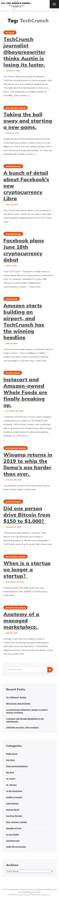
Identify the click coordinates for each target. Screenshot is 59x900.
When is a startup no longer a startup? (27, 569)
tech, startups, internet (16, 108)
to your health (12, 834)
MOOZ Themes (24, 894)
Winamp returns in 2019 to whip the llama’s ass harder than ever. (27, 464)
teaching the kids (14, 816)
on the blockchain (13, 166)
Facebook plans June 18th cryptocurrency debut (23, 250)
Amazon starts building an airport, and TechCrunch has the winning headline (23, 321)
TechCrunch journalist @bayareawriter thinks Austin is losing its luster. (24, 52)
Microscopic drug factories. (18, 703)
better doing (11, 753)
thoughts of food (13, 373)
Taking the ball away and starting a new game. (27, 120)
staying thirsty (12, 809)
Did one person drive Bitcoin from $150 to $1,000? (26, 514)
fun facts (10, 772)
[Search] (50, 669)
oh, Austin (10, 32)
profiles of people (14, 797)
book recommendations (17, 766)
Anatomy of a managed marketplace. (21, 620)
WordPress (45, 894)
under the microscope (16, 846)
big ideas (10, 760)
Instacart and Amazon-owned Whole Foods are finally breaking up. (25, 392)
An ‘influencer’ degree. (16, 697)
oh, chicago (11, 785)
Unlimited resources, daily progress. (22, 727)
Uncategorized (12, 840)
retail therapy (12, 299)
